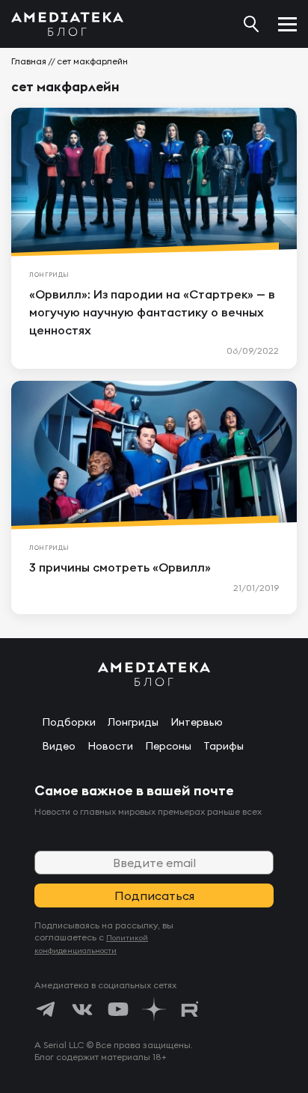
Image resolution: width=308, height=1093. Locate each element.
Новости (110, 746)
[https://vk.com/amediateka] (82, 1009)
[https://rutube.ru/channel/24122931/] (190, 1009)
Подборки (69, 722)
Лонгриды (133, 722)
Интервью (196, 722)
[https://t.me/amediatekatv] (46, 1009)
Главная (28, 61)
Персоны (168, 746)
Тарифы (223, 746)
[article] (154, 238)
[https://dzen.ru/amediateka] (154, 1009)
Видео (59, 746)
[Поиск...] (251, 24)
